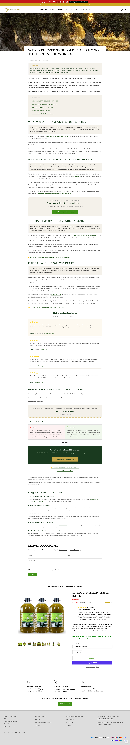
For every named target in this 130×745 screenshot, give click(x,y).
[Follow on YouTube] (16, 732)
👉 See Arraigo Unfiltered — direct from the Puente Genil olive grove (49, 257)
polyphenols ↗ (76, 176)
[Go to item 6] (44, 644)
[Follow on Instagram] (8, 732)
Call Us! (74, 9)
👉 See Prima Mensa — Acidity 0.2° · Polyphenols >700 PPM (46, 307)
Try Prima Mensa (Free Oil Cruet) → (65, 459)
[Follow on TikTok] (20, 732)
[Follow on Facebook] (4, 732)
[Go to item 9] (58, 644)
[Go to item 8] (53, 644)
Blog (52, 9)
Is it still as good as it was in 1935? (41, 110)
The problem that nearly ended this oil (42, 107)
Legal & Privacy (70, 719)
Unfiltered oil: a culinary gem (12, 727)
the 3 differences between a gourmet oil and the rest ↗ (54, 193)
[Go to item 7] (48, 644)
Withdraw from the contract (43, 722)
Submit (32, 574)
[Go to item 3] (29, 644)
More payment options (92, 667)
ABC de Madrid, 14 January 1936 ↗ (57, 136)
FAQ (67, 9)
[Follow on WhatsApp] (24, 732)
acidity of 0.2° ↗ (56, 294)
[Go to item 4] (34, 644)
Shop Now (43, 9)
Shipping (37, 725)
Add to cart (92, 658)
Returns (37, 719)
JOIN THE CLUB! (85, 9)
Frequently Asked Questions (74, 716)
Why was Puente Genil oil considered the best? (45, 104)
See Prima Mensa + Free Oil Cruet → (65, 212)
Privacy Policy (63, 550)
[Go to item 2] (24, 644)
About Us (60, 9)
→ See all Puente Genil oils (65, 471)
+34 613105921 (107, 724)
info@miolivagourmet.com (105, 718)
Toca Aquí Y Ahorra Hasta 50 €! (78, 2)
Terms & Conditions (41, 716)
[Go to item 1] (20, 644)
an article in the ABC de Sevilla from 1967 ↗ (86, 235)
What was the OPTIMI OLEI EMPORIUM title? (45, 101)
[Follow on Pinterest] (12, 732)
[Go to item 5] (39, 644)
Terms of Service (74, 550)
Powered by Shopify (23, 739)
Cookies (68, 725)
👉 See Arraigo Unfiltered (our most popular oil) (65, 467)
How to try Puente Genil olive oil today (43, 114)
